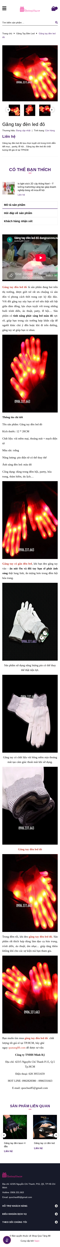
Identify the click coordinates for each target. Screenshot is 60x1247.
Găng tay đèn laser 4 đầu (14, 1145)
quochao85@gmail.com (20, 1197)
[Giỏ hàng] (54, 9)
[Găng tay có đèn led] (45, 1127)
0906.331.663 (17, 1192)
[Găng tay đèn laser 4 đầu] (15, 1127)
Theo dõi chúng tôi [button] (14, 1222)
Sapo (36, 1241)
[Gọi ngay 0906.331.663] (7, 1240)
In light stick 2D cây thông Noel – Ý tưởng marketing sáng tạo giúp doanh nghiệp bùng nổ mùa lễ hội (37, 186)
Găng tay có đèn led (44, 1143)
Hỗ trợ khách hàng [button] (15, 1206)
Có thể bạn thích (30, 169)
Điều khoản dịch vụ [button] (14, 1214)
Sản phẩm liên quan (30, 1106)
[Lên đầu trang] (52, 1239)
